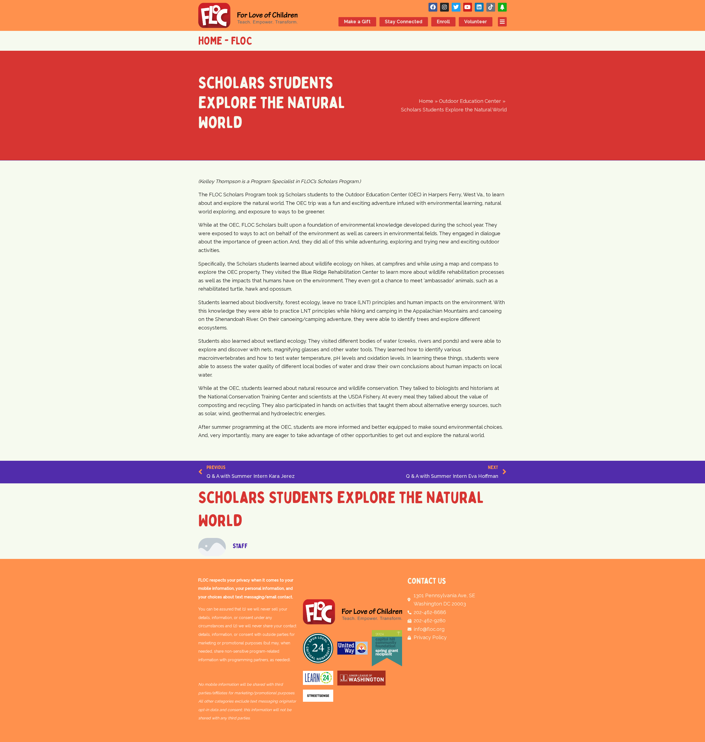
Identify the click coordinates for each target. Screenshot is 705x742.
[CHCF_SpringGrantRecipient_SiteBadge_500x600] (387, 648)
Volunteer (475, 21)
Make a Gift (357, 21)
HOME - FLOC (225, 41)
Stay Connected (403, 21)
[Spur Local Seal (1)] (318, 648)
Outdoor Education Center (317, 167)
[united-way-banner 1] (352, 648)
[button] (499, 21)
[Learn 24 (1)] (318, 678)
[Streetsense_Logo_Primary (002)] (318, 696)
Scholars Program (374, 167)
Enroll (443, 21)
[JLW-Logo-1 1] (361, 678)
